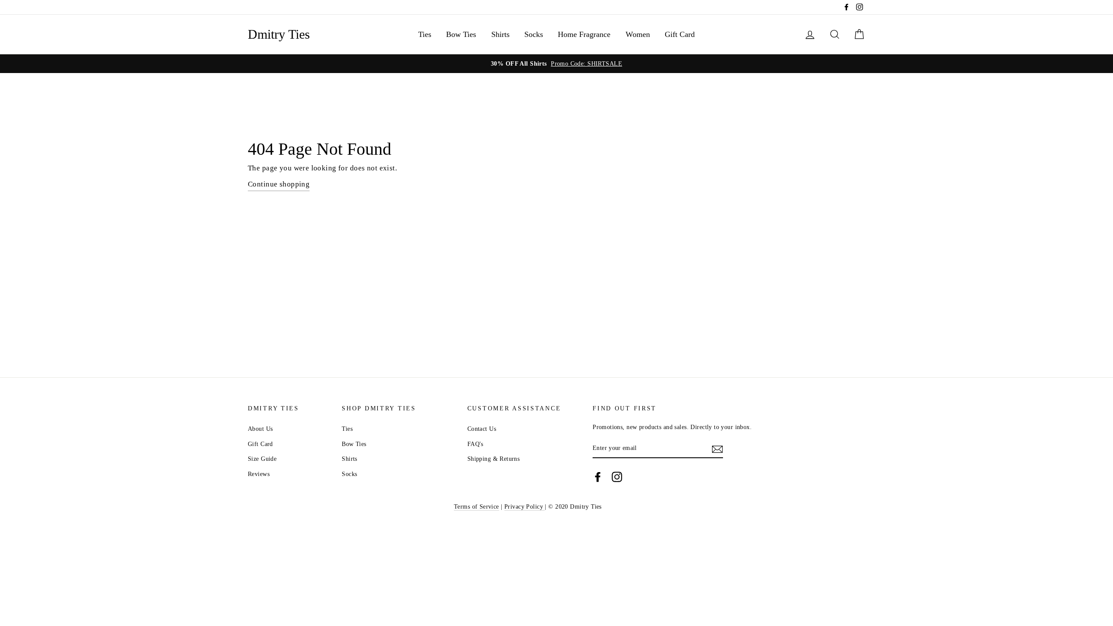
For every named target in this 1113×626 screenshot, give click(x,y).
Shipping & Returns (493, 458)
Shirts (500, 34)
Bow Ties (461, 34)
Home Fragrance (584, 34)
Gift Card (680, 34)
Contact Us (481, 428)
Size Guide (262, 458)
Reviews (259, 473)
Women (638, 34)
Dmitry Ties (279, 34)
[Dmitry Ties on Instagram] (617, 476)
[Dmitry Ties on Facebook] (598, 476)
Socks (533, 34)
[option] (556, 64)
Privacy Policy (524, 506)
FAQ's (475, 443)
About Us (260, 428)
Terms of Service (476, 506)
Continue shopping (279, 184)
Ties (424, 34)
